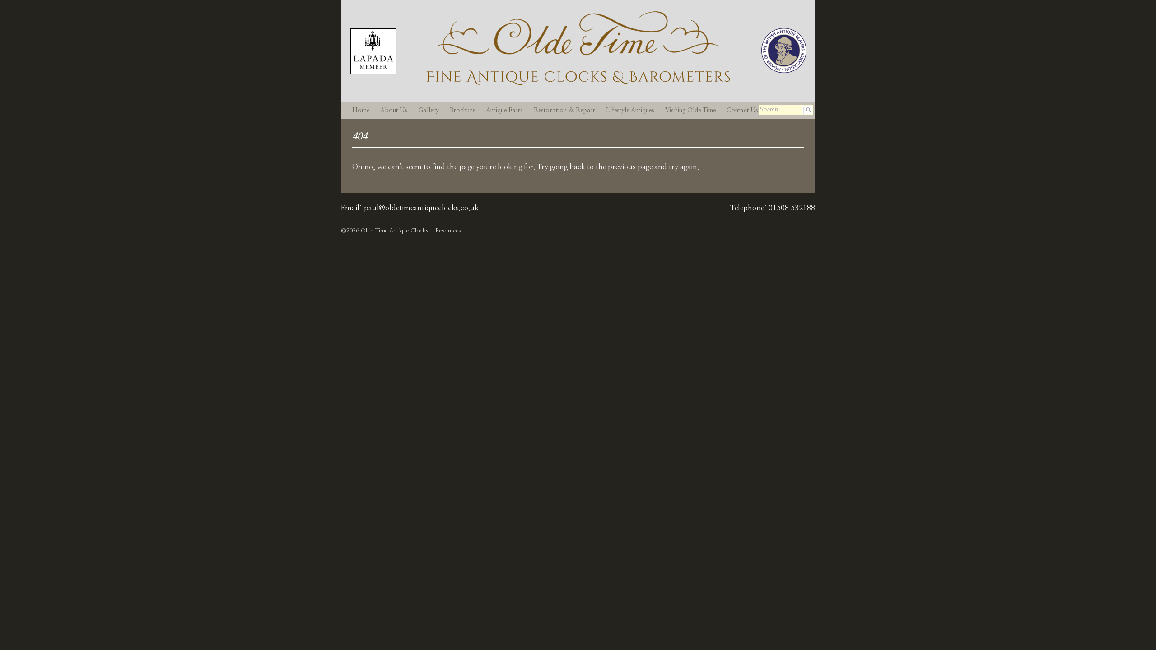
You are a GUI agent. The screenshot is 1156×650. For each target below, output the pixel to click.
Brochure (462, 110)
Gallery (428, 110)
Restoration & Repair (564, 110)
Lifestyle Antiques (630, 110)
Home (360, 110)
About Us (393, 110)
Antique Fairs (504, 110)
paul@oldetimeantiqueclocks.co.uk (421, 208)
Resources (448, 231)
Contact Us (742, 110)
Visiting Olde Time (690, 110)
